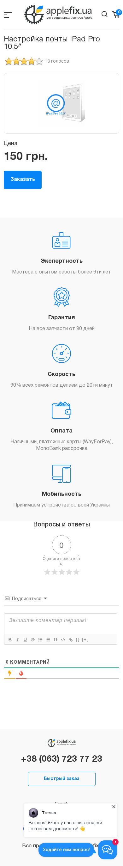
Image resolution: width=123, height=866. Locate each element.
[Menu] (8, 14)
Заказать (22, 179)
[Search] (105, 14)
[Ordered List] (40, 639)
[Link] (70, 639)
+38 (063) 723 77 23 (61, 759)
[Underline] (25, 639)
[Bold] (10, 639)
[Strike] (32, 639)
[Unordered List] (47, 639)
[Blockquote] (55, 639)
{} (78, 639)
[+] (85, 639)
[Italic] (17, 639)
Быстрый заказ (61, 779)
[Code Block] (63, 639)
